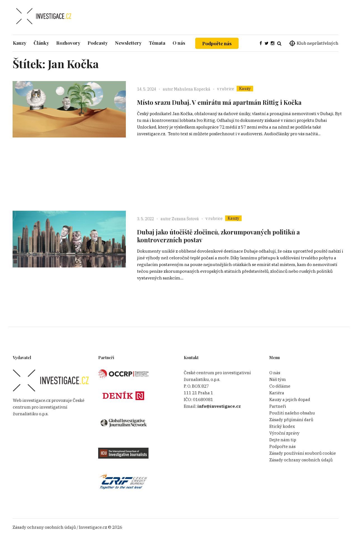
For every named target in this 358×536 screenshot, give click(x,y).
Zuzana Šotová (185, 218)
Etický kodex (282, 426)
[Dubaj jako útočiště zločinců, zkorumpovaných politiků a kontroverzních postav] (69, 267)
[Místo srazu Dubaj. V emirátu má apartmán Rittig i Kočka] (69, 137)
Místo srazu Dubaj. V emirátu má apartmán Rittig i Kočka (219, 102)
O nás (274, 372)
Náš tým (277, 379)
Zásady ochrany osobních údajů (301, 460)
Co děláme (279, 386)
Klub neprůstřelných (317, 43)
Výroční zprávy (284, 433)
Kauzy (245, 88)
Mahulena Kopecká (192, 89)
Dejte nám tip (282, 439)
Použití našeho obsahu (292, 413)
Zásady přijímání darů (291, 419)
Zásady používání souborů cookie (302, 453)
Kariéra (276, 392)
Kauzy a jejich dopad (289, 399)
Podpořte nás (217, 43)
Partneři (277, 406)
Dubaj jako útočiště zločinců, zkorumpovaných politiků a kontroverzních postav (218, 236)
